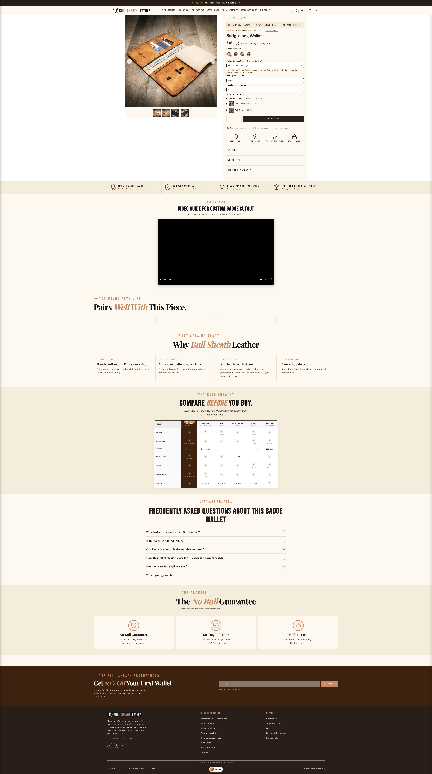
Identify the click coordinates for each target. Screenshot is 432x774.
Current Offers (208, 747)
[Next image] (212, 61)
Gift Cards (206, 742)
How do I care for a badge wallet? (166, 566)
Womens (200, 10)
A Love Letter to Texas (228, 762)
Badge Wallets (186, 10)
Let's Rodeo (329, 684)
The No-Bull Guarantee (215, 762)
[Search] (310, 10)
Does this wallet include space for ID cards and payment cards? (185, 558)
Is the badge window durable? (164, 540)
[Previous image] (129, 61)
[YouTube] (302, 10)
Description (233, 159)
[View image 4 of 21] (185, 113)
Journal (204, 752)
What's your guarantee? (160, 575)
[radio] (229, 54)
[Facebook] (292, 10)
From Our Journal (203, 762)
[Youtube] (123, 745)
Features (231, 150)
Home (228, 18)
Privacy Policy (272, 738)
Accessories (232, 10)
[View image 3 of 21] (175, 113)
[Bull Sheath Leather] (131, 10)
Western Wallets (215, 10)
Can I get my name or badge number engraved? (175, 549)
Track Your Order (274, 723)
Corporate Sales (249, 10)
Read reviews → (272, 31)
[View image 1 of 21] (157, 113)
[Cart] (317, 10)
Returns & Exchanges (276, 733)
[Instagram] (297, 10)
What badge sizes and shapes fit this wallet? (173, 532)
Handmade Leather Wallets (214, 718)
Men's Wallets (169, 10)
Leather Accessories (211, 738)
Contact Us (271, 718)
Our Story (265, 10)
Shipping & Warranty (238, 169)
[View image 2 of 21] (166, 113)
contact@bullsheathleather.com (119, 739)
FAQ (268, 728)
